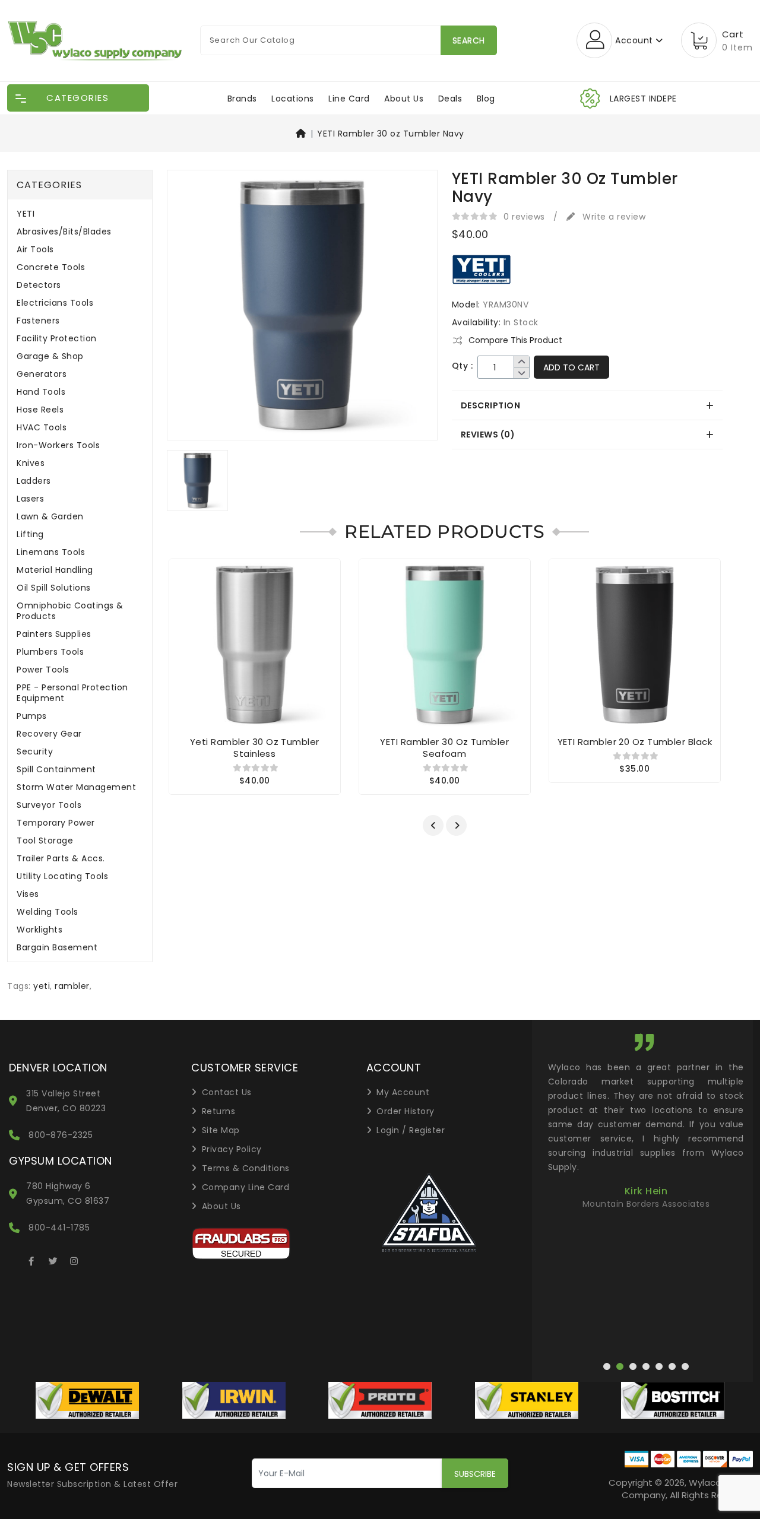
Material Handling (55, 570)
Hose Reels (40, 410)
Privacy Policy (232, 1149)
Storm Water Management (76, 787)
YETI (25, 214)
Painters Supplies (54, 634)
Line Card (349, 98)
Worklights (39, 929)
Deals (450, 98)
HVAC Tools (41, 427)
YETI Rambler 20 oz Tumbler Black (635, 741)
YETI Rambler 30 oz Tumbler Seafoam (444, 747)
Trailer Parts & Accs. (61, 858)
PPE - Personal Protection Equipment (72, 693)
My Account (402, 1092)
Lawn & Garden (50, 516)
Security (35, 751)
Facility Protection (57, 338)
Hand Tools (41, 392)
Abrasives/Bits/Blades (64, 231)
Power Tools (43, 670)
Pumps (32, 716)
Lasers (30, 499)
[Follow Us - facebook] (31, 1259)
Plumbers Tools (50, 652)
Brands (242, 98)
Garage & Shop (50, 356)
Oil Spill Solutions (54, 588)
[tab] (587, 405)
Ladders (34, 481)
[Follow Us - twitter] (53, 1259)
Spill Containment (56, 769)
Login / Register (410, 1130)
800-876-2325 (60, 1135)
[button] (433, 825)
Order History (405, 1111)
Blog (486, 98)
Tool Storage (45, 840)
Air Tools (35, 249)
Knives (31, 463)
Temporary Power (56, 823)
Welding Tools (47, 912)
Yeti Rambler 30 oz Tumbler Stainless (254, 747)
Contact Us (227, 1092)
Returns (219, 1111)
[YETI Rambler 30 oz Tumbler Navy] (302, 309)
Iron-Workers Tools (58, 445)
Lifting (30, 534)
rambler (72, 986)
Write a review (612, 217)
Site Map (221, 1130)
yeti (41, 986)
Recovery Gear (49, 734)
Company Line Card (246, 1187)
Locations (292, 98)
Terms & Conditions (246, 1168)
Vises (28, 894)
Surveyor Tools (49, 805)
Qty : (462, 366)
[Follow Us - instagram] (74, 1259)
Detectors (39, 285)
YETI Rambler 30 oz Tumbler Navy (390, 133)
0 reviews (524, 217)
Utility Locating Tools (62, 876)
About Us (403, 98)
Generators (41, 374)
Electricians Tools (55, 303)
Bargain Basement (57, 947)
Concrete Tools (51, 267)
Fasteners (38, 320)
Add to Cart (571, 367)
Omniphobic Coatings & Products (70, 611)
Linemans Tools (51, 552)
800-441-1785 (59, 1227)
